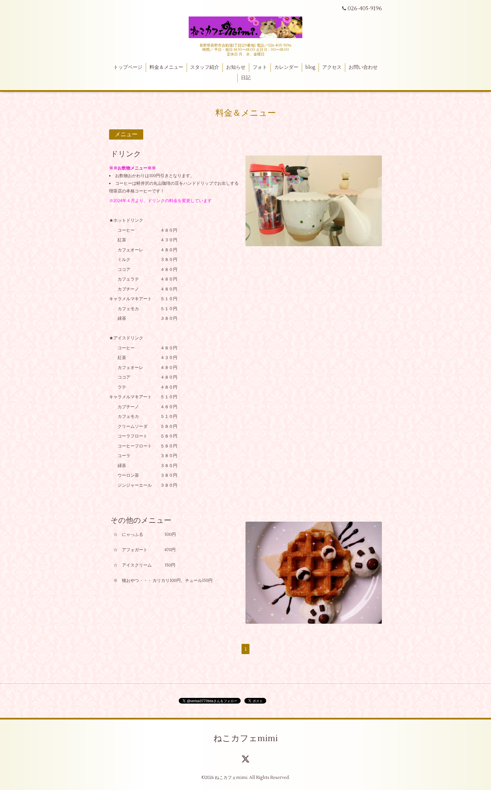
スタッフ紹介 (204, 67)
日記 (246, 78)
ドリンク (126, 154)
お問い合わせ (363, 67)
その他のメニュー (141, 520)
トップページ (127, 67)
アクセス (332, 67)
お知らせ (236, 67)
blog (310, 67)
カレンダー (286, 67)
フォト (260, 67)
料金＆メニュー (166, 67)
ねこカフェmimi (245, 738)
